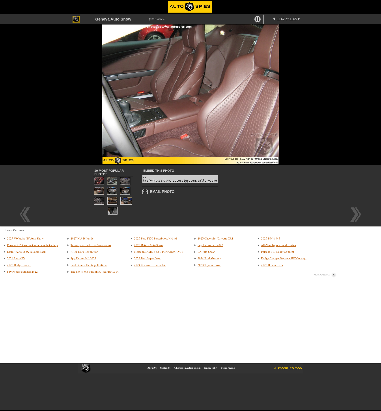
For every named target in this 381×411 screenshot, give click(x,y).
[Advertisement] (255, 195)
